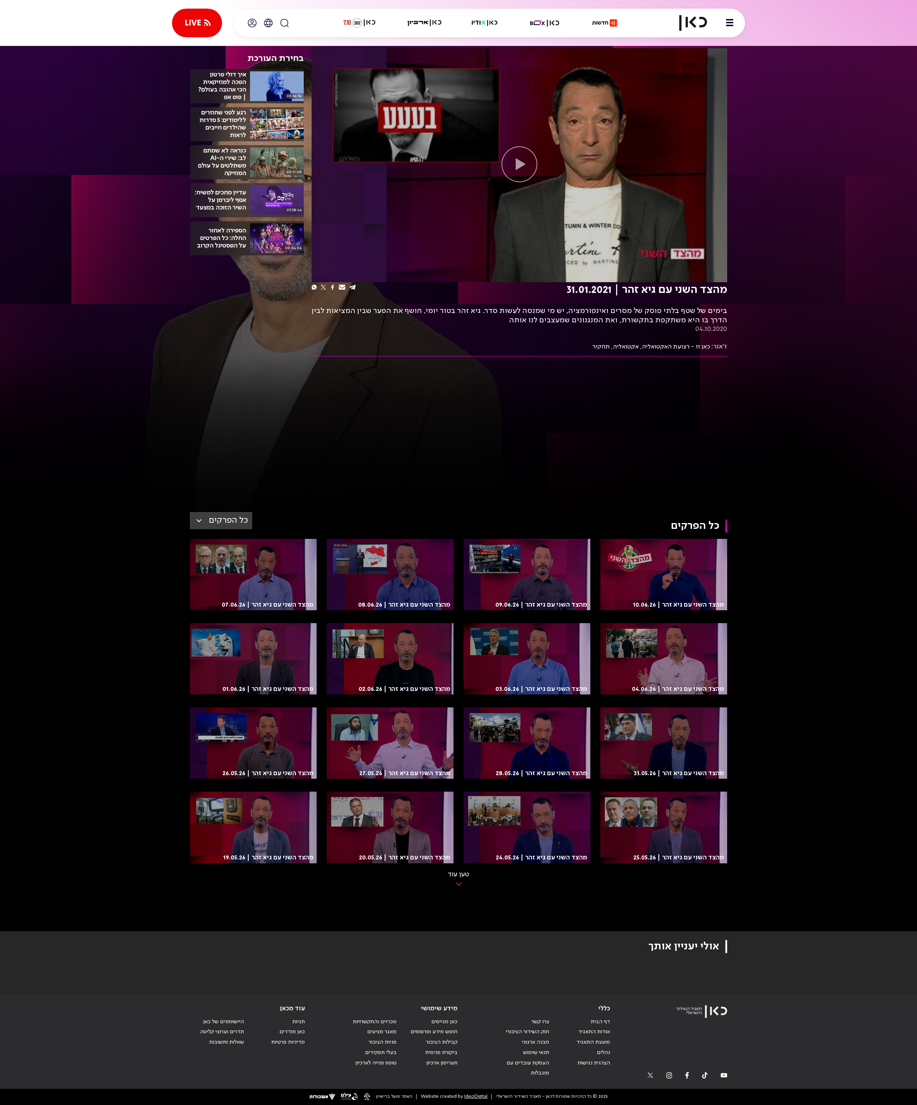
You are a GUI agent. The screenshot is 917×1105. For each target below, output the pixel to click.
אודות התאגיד (594, 1032)
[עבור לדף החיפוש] (284, 23)
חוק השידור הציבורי (527, 1032)
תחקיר (601, 346)
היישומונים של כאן (223, 1022)
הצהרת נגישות (593, 1063)
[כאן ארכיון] (424, 23)
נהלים (603, 1053)
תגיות (298, 1022)
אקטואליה (626, 346)
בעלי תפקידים (381, 1053)
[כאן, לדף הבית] (687, 23)
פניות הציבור (383, 1042)
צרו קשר (540, 1022)
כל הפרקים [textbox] (228, 520)
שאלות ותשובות (226, 1042)
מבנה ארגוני (535, 1042)
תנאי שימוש (536, 1053)
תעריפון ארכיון (441, 1063)
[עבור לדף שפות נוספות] (268, 23)
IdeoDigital (476, 1096)
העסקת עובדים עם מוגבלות (527, 1068)
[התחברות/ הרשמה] (252, 23)
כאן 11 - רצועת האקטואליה (676, 346)
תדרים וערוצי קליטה (222, 1032)
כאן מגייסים (444, 1022)
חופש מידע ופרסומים (434, 1032)
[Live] (197, 23)
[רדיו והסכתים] (484, 23)
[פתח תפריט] (729, 23)
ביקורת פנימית (441, 1053)
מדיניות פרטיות (288, 1042)
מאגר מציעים (382, 1032)
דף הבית (600, 1022)
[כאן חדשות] (604, 23)
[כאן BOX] (544, 23)
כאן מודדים (292, 1032)
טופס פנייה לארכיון (376, 1063)
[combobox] (221, 520)
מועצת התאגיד (593, 1042)
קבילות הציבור (441, 1042)
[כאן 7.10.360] (359, 23)
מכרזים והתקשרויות (375, 1022)
